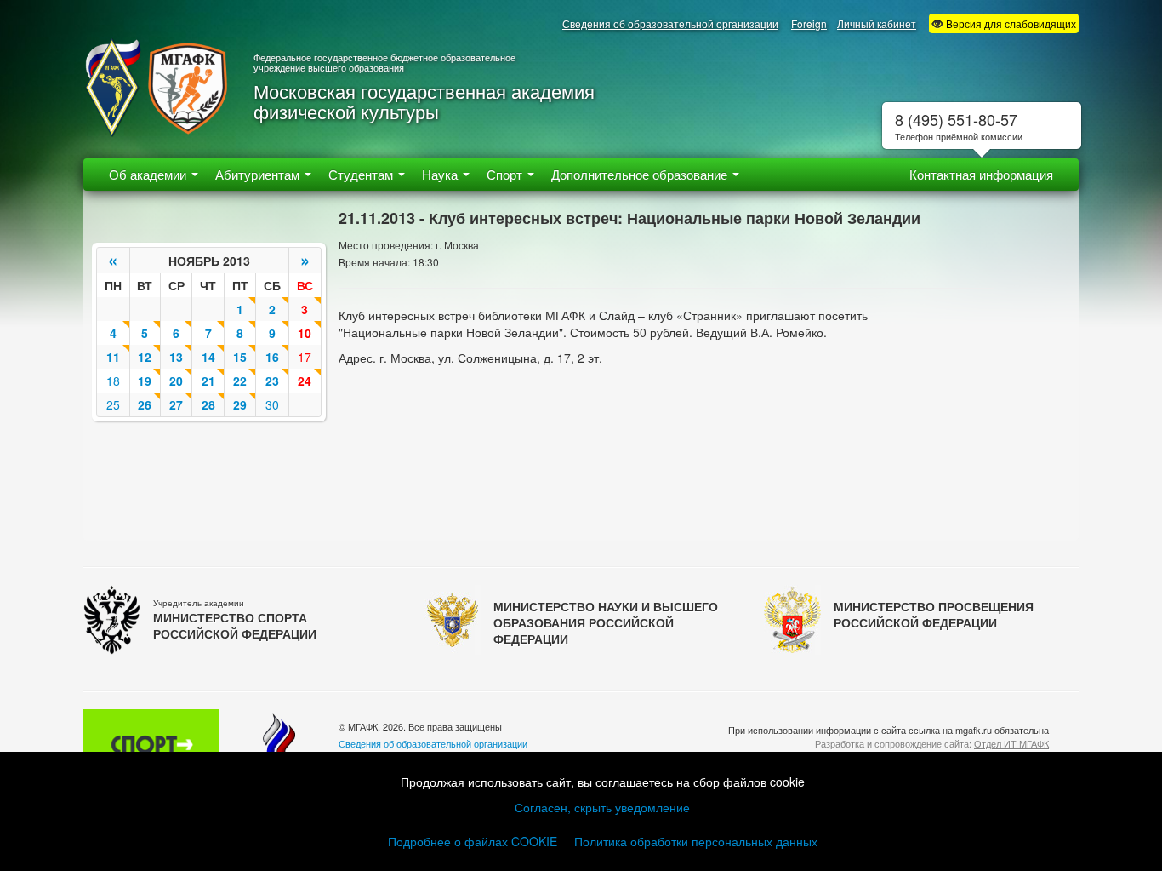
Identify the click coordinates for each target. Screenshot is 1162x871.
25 (113, 404)
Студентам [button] (362, 174)
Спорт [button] (506, 174)
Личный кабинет (876, 23)
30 (272, 404)
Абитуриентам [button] (259, 174)
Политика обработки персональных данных (695, 841)
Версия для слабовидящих (1009, 23)
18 (113, 380)
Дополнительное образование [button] (641, 174)
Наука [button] (441, 174)
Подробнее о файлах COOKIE (472, 841)
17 (304, 356)
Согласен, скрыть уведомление (602, 807)
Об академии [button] (149, 174)
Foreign (809, 23)
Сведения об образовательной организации (670, 23)
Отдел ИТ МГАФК (1011, 743)
